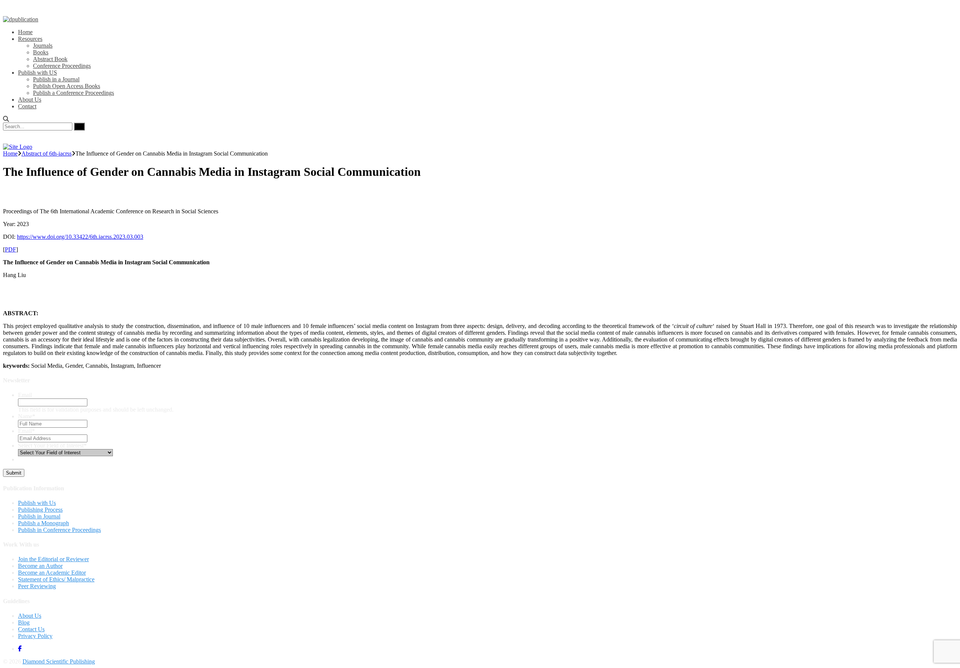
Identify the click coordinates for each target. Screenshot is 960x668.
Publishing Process (40, 509)
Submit (13, 473)
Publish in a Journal (56, 79)
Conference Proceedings (62, 66)
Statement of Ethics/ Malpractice (56, 579)
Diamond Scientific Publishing (58, 661)
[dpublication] (20, 19)
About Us (29, 99)
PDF (10, 249)
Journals (42, 45)
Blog (24, 622)
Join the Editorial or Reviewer (53, 559)
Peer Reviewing (37, 586)
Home (25, 32)
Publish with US (37, 72)
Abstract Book (50, 59)
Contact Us (31, 629)
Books (40, 52)
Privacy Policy (35, 636)
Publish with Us (37, 503)
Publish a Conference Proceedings (73, 93)
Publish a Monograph (43, 523)
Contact (27, 106)
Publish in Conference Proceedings (59, 530)
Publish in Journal (39, 516)
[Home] (17, 147)
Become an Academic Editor (52, 572)
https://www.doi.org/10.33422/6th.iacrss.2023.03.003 (80, 237)
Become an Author (40, 566)
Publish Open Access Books (66, 86)
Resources (30, 39)
